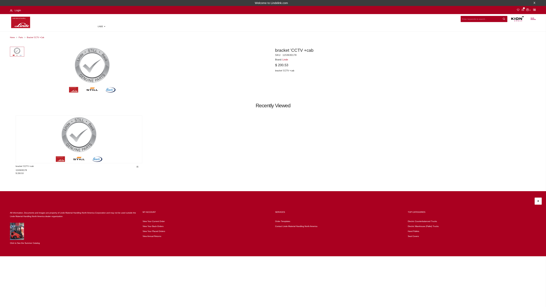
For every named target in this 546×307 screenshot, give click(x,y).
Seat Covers (413, 236)
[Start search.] (504, 18)
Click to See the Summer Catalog (25, 243)
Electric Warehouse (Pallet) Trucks (423, 226)
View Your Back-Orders (153, 226)
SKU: (278, 55)
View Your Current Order (154, 221)
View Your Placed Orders (154, 231)
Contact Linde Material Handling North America (296, 226)
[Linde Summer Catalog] (17, 231)
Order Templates (282, 221)
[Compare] (137, 166)
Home (12, 37)
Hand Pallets (413, 231)
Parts (21, 37)
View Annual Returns (152, 236)
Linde (100, 26)
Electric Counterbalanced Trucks (422, 221)
